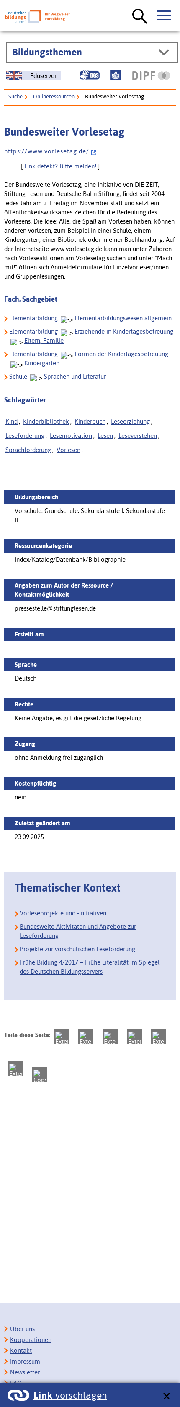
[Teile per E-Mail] (15, 1068)
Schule (18, 376)
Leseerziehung (130, 421)
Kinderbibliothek (46, 421)
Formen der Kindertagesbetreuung (121, 353)
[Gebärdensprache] (89, 75)
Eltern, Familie (44, 340)
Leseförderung (24, 435)
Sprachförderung (28, 449)
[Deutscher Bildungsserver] (37, 16)
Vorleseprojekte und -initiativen (63, 913)
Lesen (105, 435)
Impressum (25, 1361)
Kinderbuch (90, 421)
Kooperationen (30, 1339)
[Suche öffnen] (140, 16)
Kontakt (21, 1350)
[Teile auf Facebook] (85, 1036)
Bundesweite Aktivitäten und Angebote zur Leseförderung (78, 931)
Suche (15, 96)
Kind (11, 421)
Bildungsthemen (47, 52)
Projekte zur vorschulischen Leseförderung (77, 948)
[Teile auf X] (110, 1036)
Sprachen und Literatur (75, 376)
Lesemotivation (71, 435)
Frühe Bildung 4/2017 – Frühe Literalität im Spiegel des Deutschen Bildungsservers (89, 967)
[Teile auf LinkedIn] (158, 1036)
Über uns (22, 1328)
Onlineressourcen (54, 96)
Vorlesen (68, 449)
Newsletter (25, 1372)
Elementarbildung (33, 318)
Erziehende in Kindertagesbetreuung (124, 331)
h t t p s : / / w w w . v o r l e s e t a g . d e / (46, 151)
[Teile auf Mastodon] (61, 1036)
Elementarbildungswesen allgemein (123, 318)
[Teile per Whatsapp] (134, 1036)
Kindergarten (41, 363)
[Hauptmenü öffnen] (164, 15)
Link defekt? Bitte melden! (60, 166)
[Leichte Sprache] (115, 75)
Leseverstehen (137, 435)
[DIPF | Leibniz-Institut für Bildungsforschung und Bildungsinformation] (151, 75)
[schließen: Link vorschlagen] (166, 1397)
